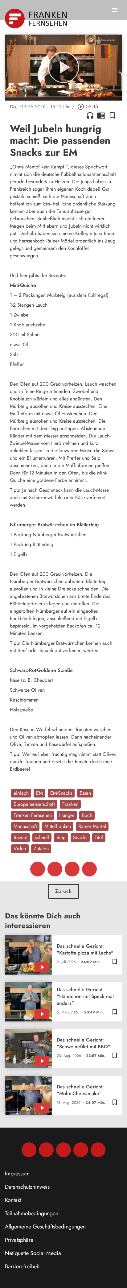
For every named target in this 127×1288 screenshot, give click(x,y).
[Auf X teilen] (54, 869)
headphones (90, 115)
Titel (99, 837)
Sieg (61, 837)
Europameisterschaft (34, 804)
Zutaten (41, 848)
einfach (21, 793)
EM (39, 793)
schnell (42, 837)
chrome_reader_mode (101, 115)
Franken (70, 804)
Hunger (66, 815)
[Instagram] (46, 1149)
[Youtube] (63, 1149)
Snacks (80, 837)
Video (20, 848)
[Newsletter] (98, 1149)
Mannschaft (25, 826)
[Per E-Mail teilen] (89, 869)
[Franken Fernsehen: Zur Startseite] (36, 18)
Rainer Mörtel (92, 826)
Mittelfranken (57, 826)
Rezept (20, 837)
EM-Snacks (61, 793)
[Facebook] (29, 1149)
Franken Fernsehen (33, 815)
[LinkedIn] (80, 1149)
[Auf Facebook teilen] (37, 869)
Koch (87, 815)
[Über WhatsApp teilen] (72, 869)
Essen (85, 793)
